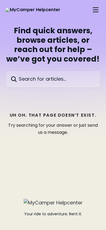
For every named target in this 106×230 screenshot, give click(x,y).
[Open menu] (96, 10)
